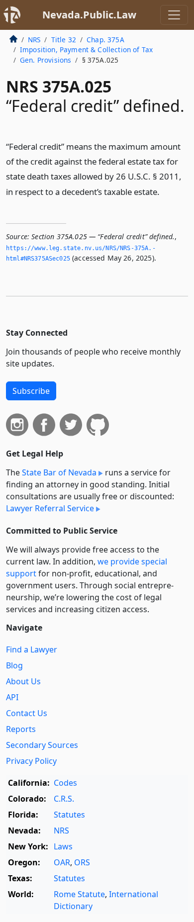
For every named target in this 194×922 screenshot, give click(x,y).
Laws (63, 846)
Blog (14, 665)
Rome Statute (79, 894)
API (12, 697)
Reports (21, 729)
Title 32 (63, 39)
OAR (62, 862)
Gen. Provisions (45, 60)
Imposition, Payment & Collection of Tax (86, 49)
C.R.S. (64, 798)
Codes (65, 782)
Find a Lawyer (31, 649)
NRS (34, 39)
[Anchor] (165, 191)
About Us (23, 681)
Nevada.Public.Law (89, 14)
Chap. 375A (105, 39)
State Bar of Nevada (59, 472)
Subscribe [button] (31, 390)
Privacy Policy (31, 760)
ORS (82, 862)
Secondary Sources (42, 744)
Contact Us (26, 713)
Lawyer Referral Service (50, 508)
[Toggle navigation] (174, 15)
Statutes (69, 814)
